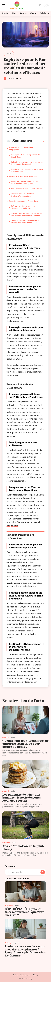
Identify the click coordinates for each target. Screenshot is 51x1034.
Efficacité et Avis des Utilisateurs (23, 176)
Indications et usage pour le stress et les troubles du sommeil (26, 163)
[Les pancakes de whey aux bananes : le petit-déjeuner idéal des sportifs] (25, 774)
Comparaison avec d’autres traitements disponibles (22, 195)
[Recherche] (40, 5)
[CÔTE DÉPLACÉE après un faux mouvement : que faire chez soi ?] (25, 891)
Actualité (5, 737)
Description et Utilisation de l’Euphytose (21, 149)
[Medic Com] (17, 5)
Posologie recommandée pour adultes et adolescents (27, 170)
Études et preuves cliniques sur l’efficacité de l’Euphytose (24, 183)
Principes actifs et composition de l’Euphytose (25, 156)
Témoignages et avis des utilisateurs (26, 189)
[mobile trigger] (4, 5)
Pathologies (9, 905)
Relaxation (6, 842)
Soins (9, 53)
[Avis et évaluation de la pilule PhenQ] (25, 825)
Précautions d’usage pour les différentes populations (23, 207)
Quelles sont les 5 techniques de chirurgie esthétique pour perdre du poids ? (25, 743)
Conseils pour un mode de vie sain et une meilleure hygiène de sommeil (26, 214)
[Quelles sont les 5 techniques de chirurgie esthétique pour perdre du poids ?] (25, 720)
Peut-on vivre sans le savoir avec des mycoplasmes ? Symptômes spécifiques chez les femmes (25, 951)
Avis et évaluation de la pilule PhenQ (23, 847)
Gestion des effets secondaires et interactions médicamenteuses (25, 222)
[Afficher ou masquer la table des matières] (38, 141)
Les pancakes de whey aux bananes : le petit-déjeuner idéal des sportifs (21, 797)
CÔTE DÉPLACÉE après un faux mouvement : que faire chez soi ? (24, 912)
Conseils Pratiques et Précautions (23, 201)
